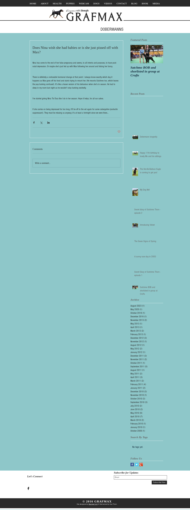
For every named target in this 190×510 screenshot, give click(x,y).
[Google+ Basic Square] (141, 464)
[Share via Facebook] (34, 122)
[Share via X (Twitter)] (41, 122)
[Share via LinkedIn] (48, 122)
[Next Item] (158, 54)
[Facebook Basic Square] (132, 464)
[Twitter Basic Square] (136, 464)
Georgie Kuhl (93, 504)
